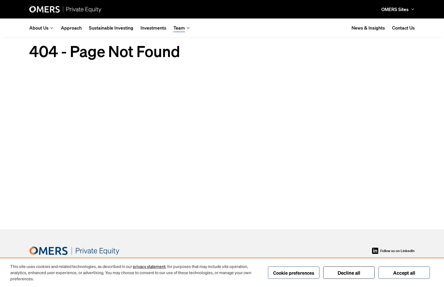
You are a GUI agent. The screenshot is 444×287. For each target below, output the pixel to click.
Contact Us (403, 28)
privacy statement (149, 266)
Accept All (404, 273)
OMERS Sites (395, 9)
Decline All (349, 273)
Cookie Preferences (293, 273)
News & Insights (368, 28)
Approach (71, 28)
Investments (153, 28)
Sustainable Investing (111, 28)
